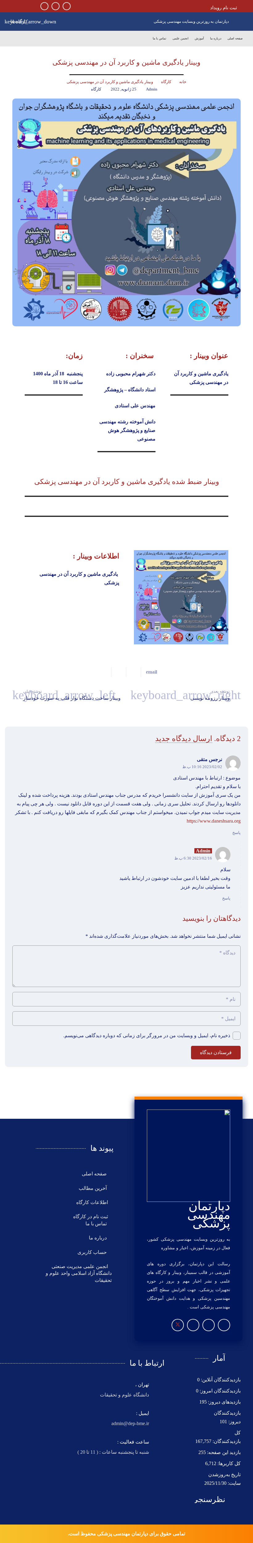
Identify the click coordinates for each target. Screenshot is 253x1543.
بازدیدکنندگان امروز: (219, 1390)
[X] (178, 1325)
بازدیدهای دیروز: (224, 1401)
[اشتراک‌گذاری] (133, 672)
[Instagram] (67, 6)
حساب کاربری (92, 1252)
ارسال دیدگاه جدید (183, 739)
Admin (151, 89)
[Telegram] (56, 6)
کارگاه (96, 89)
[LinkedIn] (44, 6)
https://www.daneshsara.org (214, 821)
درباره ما (98, 1237)
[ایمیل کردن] (149, 672)
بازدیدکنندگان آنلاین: (220, 1379)
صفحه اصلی (95, 1173)
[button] (20, 21)
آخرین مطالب (93, 1188)
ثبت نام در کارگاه (90, 1216)
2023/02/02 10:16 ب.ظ (202, 767)
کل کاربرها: (228, 1463)
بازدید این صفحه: (223, 1452)
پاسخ (236, 833)
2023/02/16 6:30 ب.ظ (193, 858)
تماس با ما (96, 1223)
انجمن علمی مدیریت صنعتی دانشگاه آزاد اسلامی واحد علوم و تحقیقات (79, 1273)
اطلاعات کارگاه (92, 1202)
